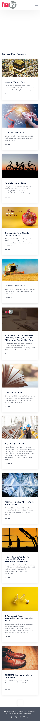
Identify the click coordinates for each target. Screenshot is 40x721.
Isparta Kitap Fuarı (14, 392)
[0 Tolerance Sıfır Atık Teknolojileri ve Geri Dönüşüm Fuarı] (20, 599)
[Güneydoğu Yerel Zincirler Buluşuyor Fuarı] (20, 217)
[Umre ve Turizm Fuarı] (20, 68)
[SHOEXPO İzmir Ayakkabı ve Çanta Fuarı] (20, 658)
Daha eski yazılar (20, 703)
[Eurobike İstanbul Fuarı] (20, 166)
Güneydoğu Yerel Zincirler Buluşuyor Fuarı (17, 234)
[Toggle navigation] (36, 5)
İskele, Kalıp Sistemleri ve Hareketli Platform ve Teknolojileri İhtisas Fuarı (17, 559)
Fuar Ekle (8, 713)
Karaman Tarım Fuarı (15, 286)
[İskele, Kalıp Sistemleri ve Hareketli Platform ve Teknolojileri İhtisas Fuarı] (20, 540)
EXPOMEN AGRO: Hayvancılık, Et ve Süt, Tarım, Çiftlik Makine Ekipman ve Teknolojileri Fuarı (19, 337)
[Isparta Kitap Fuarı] (20, 375)
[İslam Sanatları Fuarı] (20, 115)
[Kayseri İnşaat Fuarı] (20, 427)
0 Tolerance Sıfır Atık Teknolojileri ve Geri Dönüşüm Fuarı (19, 618)
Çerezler (20, 713)
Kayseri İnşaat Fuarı (14, 443)
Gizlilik (14, 713)
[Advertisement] (20, 31)
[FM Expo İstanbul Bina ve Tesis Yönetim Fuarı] (20, 485)
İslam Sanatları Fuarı (14, 132)
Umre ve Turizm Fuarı (15, 82)
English (21, 711)
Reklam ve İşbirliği (29, 713)
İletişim (34, 711)
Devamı (8, 94)
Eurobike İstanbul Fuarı (16, 183)
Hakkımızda (27, 711)
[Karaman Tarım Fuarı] (20, 270)
